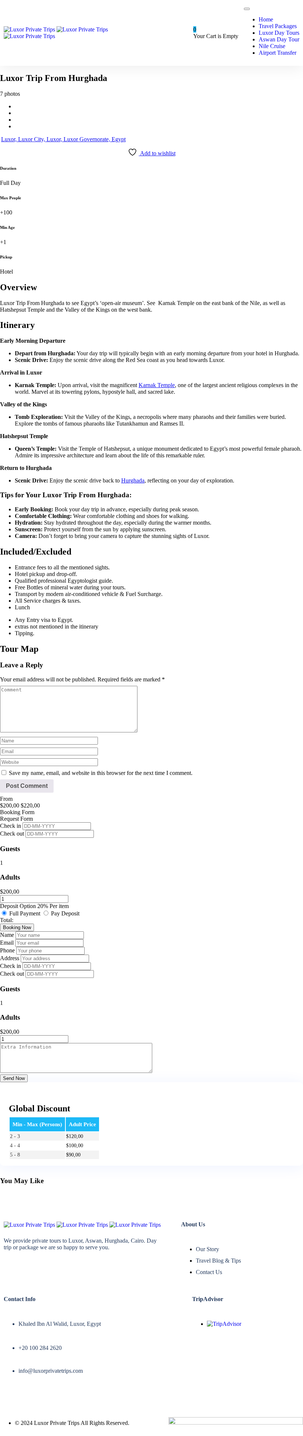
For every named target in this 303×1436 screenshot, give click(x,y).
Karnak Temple (157, 385)
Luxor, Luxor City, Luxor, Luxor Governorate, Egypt (63, 139)
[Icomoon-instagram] (31, 1267)
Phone (8, 950)
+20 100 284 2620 (40, 1348)
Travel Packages (278, 26)
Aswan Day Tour (279, 39)
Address (10, 958)
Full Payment (25, 913)
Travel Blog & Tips (218, 1260)
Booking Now (17, 927)
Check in (11, 826)
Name (8, 935)
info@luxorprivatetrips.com (50, 1371)
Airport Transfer (277, 53)
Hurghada (132, 480)
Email (7, 942)
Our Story (207, 1249)
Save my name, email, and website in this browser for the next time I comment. (101, 773)
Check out (12, 833)
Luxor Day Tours (279, 33)
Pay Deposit (65, 913)
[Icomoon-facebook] (9, 1267)
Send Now (14, 1078)
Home (266, 19)
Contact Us (209, 1272)
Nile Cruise (272, 46)
